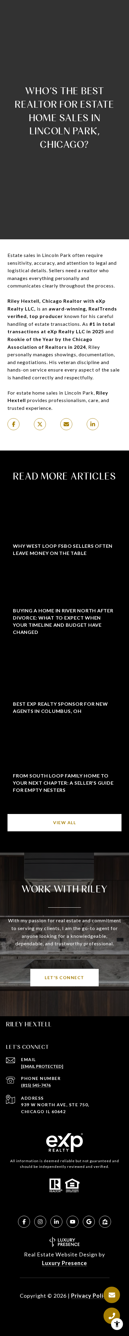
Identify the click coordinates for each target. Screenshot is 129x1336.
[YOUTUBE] (73, 1222)
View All (64, 822)
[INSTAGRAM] (40, 1222)
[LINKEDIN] (56, 1222)
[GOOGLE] (89, 1222)
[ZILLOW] (105, 1222)
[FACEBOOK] (24, 1222)
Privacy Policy (90, 1295)
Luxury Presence (64, 1263)
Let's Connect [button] (64, 977)
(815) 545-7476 (36, 1085)
